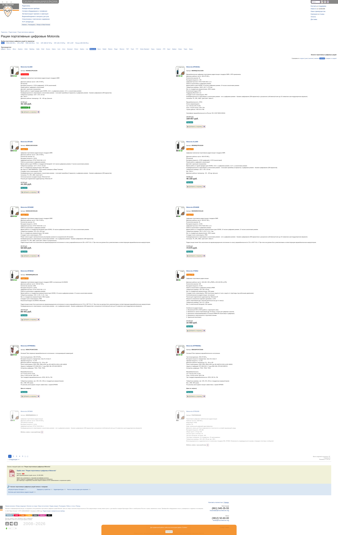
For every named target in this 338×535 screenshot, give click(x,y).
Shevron (122, 49)
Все (3, 49)
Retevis (110, 49)
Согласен (169, 531)
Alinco (14, 49)
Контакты (314, 6)
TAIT (127, 49)
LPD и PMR (20, 43)
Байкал (174, 49)
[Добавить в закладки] (38, 112)
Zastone (158, 49)
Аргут (168, 49)
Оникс (180, 49)
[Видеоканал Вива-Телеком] (7, 523)
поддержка (322, 6)
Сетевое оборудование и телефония (34, 11)
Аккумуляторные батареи (16, 489)
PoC (37, 43)
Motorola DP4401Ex (193, 67)
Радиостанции (12, 32)
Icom (59, 49)
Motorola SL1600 (26, 67)
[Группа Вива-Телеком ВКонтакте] (16, 523)
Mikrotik (42, 515)
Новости (314, 9)
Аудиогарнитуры (59, 489)
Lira (87, 49)
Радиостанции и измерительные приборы (54, 511)
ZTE (164, 49)
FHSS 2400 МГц (10, 43)
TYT (137, 49)
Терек (185, 49)
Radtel (104, 49)
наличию (311, 58)
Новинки (24, 24)
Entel (42, 49)
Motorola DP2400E (27, 207)
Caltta (37, 49)
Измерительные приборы (31, 8)
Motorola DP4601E (27, 271)
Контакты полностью (215, 502)
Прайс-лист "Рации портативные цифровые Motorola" (36, 470)
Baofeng (32, 49)
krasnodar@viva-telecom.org (219, 510)
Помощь (78, 506)
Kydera (82, 49)
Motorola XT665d (192, 271)
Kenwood (69, 49)
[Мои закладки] (328, 2)
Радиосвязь (26, 6)
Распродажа (31, 24)
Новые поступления (43, 506)
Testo (22, 515)
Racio (99, 49)
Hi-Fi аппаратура (28, 22)
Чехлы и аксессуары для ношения (77, 489)
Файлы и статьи (71, 506)
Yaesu (152, 49)
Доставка (314, 19)
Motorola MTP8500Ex (193, 346)
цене (306, 58)
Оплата (313, 17)
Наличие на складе (32, 506)
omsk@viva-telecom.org (221, 520)
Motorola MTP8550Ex (28, 346)
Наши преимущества (318, 11)
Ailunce (9, 49)
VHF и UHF (70, 43)
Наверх (226, 502)
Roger (116, 49)
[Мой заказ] (325, 2)
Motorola (9, 515)
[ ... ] (26, 456)
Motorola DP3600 (27, 411)
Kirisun (76, 49)
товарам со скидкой (331, 58)
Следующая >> (14, 459)
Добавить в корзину (29, 112)
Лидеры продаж (54, 506)
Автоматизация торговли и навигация (35, 14)
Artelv (26, 49)
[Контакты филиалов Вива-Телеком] (322, 2)
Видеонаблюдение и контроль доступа (35, 16)
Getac (35, 515)
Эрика (191, 49)
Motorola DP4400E (192, 207)
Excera (48, 49)
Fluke (29, 515)
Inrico (63, 49)
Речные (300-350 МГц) (81, 43)
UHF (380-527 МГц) (46, 43)
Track (132, 49)
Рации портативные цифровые (26, 32)
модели (302, 58)
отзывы (321, 14)
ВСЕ (49, 515)
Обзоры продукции (21, 506)
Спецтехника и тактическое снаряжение (36, 19)
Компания (314, 14)
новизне (316, 58)
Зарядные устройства (43, 489)
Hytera (54, 49)
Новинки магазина (10, 506)
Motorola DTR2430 (192, 411)
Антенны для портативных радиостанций (20, 492)
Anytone (20, 49)
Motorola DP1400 (27, 142)
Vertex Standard (144, 49)
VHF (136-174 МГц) (59, 43)
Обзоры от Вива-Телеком (43, 24)
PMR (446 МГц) (30, 43)
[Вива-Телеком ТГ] (12, 523)
